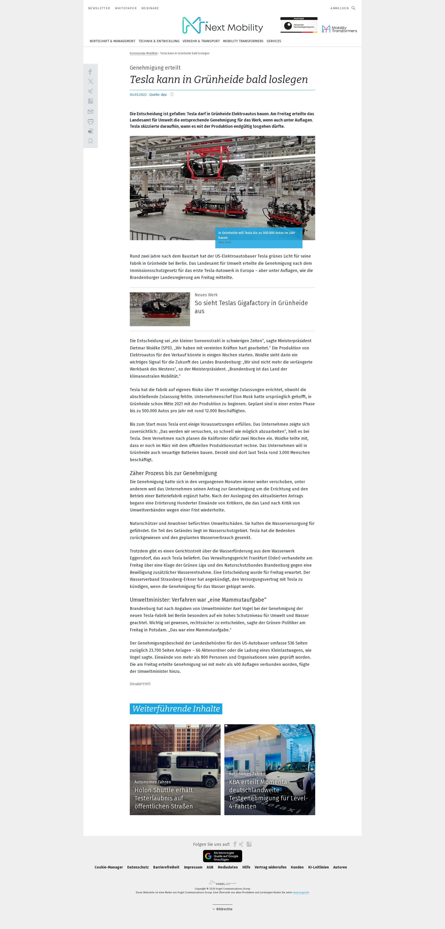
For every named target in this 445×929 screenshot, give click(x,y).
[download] (90, 131)
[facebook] (90, 71)
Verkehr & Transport (201, 41)
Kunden (298, 867)
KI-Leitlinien (319, 867)
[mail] (90, 111)
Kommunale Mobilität (143, 53)
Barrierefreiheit (166, 867)
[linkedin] (90, 101)
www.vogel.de (301, 892)
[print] (90, 121)
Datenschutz (138, 867)
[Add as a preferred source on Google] (222, 856)
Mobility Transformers (243, 41)
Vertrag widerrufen (271, 867)
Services (274, 41)
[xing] (90, 91)
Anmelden (340, 8)
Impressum (193, 867)
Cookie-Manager (109, 867)
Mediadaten (228, 867)
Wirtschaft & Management (112, 41)
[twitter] (90, 81)
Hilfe (246, 867)
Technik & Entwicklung (159, 41)
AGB (210, 867)
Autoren (340, 867)
